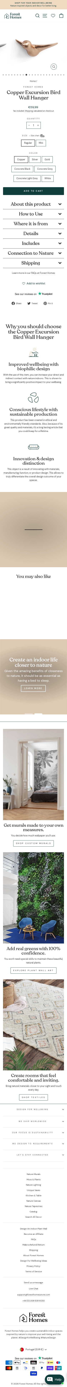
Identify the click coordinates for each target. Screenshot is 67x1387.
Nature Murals (33, 1174)
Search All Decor (33, 1217)
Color (33, 153)
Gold (47, 159)
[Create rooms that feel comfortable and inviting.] (33, 1025)
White (47, 178)
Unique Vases (33, 1190)
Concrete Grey (45, 168)
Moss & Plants (34, 1179)
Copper (21, 159)
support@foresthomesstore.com (33, 1294)
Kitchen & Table (33, 1195)
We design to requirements (32, 1143)
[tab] (33, 204)
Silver (35, 159)
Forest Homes (33, 87)
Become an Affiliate (33, 1234)
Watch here (35, 551)
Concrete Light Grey (27, 178)
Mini (41, 142)
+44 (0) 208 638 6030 (34, 1300)
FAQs (33, 1239)
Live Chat (33, 1288)
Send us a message (33, 1282)
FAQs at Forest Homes (43, 273)
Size (31, 135)
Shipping (29, 111)
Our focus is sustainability (32, 1132)
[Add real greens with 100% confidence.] (33, 898)
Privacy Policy (33, 1266)
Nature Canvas (33, 1200)
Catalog (33, 1211)
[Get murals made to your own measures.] (33, 774)
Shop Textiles (33, 1097)
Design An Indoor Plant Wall (33, 1228)
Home (33, 81)
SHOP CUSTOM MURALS (33, 843)
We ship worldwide (33, 1121)
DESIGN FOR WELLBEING (33, 1109)
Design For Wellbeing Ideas (33, 1260)
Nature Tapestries (33, 1206)
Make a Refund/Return (34, 1244)
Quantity (33, 118)
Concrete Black (22, 168)
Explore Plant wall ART (33, 970)
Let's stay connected (32, 1155)
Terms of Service (33, 1271)
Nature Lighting (33, 1184)
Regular (28, 142)
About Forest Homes (33, 1255)
